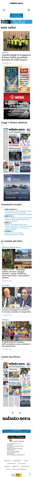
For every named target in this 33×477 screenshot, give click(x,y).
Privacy (26, 460)
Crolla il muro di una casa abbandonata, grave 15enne (14, 233)
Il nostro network (18, 441)
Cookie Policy (11, 463)
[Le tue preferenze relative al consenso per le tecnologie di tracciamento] (30, 474)
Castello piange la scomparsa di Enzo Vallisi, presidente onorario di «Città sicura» (16, 57)
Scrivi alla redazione (19, 469)
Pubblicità (15, 466)
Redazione (7, 460)
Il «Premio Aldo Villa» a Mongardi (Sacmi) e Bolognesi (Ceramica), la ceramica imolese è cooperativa (16, 310)
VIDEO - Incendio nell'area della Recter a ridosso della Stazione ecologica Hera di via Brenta (18, 219)
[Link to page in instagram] (20, 413)
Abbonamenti (17, 460)
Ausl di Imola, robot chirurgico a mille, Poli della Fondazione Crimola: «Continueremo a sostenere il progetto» (18, 212)
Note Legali (22, 463)
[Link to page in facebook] (13, 413)
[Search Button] (26, 9)
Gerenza (7, 466)
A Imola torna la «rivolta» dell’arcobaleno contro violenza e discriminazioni (16, 344)
